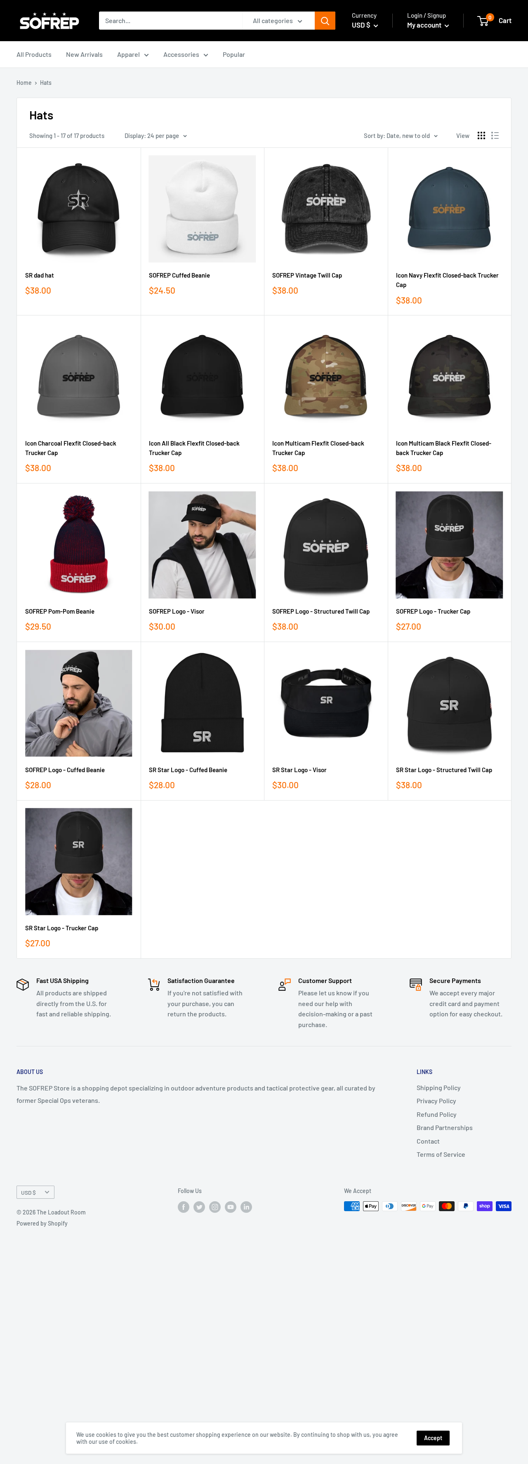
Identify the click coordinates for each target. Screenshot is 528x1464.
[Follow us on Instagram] (215, 1207)
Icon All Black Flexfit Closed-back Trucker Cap (194, 447)
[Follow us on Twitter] (199, 1207)
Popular (234, 54)
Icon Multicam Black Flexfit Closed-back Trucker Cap (443, 447)
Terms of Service (441, 1154)
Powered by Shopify (42, 1223)
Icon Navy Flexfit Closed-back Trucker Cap (447, 279)
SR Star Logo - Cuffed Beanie (188, 769)
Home (24, 82)
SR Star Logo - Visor (299, 769)
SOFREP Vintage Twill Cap (307, 275)
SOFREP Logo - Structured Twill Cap (321, 611)
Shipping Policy (439, 1087)
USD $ (28, 1192)
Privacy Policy (436, 1100)
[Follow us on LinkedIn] (246, 1207)
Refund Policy (437, 1114)
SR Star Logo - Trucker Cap (61, 928)
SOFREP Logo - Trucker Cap (433, 611)
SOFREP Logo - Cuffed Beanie (65, 769)
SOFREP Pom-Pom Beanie (59, 611)
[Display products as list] (495, 135)
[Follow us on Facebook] (183, 1207)
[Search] (325, 21)
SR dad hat (39, 275)
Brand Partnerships (445, 1127)
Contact (428, 1141)
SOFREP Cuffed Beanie (179, 275)
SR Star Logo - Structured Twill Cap (444, 769)
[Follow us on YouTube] (230, 1207)
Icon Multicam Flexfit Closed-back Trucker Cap (318, 447)
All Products (34, 54)
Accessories (181, 54)
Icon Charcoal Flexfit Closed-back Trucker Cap (70, 447)
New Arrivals (84, 54)
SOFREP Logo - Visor (177, 611)
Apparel (128, 54)
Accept (433, 1437)
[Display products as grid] (481, 135)
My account (425, 25)
